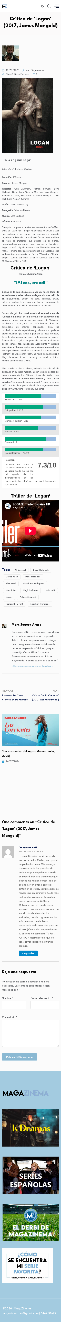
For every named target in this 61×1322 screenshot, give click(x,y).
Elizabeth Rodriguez (33, 584)
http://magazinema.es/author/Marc (32, 666)
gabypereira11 (28, 848)
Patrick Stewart (28, 597)
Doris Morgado (32, 577)
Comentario (9, 1017)
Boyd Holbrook (41, 570)
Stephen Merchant (39, 604)
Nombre (7, 998)
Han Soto (11, 590)
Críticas (15, 74)
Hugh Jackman (30, 590)
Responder (28, 953)
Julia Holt (50, 590)
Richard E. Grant (14, 604)
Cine (8, 74)
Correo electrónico (41, 998)
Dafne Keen (12, 577)
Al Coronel (20, 570)
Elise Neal (11, 584)
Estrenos (25, 74)
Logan (9, 597)
